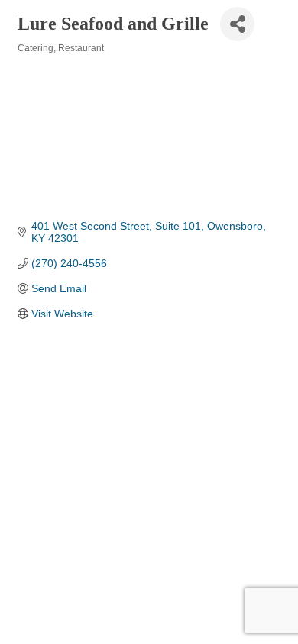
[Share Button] (237, 24)
